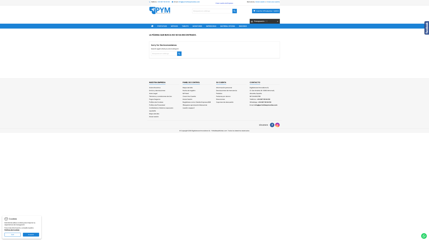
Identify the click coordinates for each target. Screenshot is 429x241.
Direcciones (220, 99)
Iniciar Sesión (187, 99)
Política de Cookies (156, 102)
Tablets (185, 26)
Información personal (224, 88)
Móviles (174, 26)
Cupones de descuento (224, 102)
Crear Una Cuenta (189, 96)
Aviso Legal (153, 93)
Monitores (197, 26)
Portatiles (162, 26)
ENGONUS (243, 26)
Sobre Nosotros (155, 88)
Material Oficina (227, 26)
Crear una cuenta (273, 2)
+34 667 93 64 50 (163, 2)
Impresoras (211, 26)
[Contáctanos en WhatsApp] (424, 236)
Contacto (255, 82)
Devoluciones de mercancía (226, 90)
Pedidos (219, 93)
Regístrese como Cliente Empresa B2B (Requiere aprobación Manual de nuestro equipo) (197, 105)
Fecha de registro (189, 90)
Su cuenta (221, 82)
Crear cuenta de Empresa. (224, 3)
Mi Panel (186, 93)
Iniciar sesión (260, 2)
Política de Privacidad (157, 105)
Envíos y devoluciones (157, 90)
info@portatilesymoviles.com (189, 2)
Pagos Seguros (154, 99)
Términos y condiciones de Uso (160, 96)
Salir (12, 235)
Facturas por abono (223, 96)
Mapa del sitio (154, 114)
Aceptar (31, 235)
